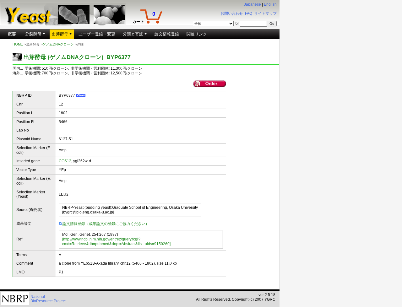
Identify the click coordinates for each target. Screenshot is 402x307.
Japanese (252, 4)
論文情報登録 (167, 34)
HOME (18, 44)
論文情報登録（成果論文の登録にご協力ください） (105, 224)
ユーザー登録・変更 (97, 34)
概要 (12, 34)
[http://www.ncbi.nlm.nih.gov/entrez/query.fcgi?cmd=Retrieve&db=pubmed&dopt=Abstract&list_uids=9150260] (116, 241)
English (270, 4)
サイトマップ (265, 13)
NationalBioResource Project (48, 299)
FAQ (248, 13)
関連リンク (197, 34)
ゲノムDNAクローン (58, 44)
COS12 (65, 161)
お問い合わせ (231, 13)
